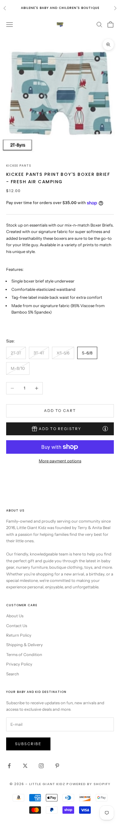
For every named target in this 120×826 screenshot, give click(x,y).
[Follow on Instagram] (41, 766)
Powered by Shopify (88, 783)
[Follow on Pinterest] (57, 766)
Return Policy (18, 635)
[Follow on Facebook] (9, 766)
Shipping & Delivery (24, 644)
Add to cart (60, 410)
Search (12, 673)
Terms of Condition (24, 654)
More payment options (60, 460)
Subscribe (28, 743)
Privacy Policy (19, 664)
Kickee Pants (18, 166)
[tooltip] (105, 428)
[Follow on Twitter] (25, 766)
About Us (14, 615)
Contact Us (16, 625)
